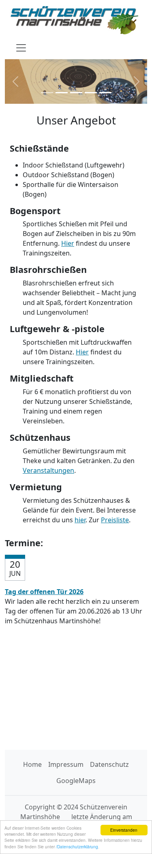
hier (80, 519)
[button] (15, 81)
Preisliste (115, 519)
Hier (67, 243)
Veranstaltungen (48, 470)
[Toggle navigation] (21, 48)
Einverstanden (123, 830)
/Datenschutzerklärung (77, 846)
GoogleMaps (76, 780)
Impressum (65, 764)
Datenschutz (109, 764)
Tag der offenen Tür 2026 (44, 591)
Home (32, 764)
